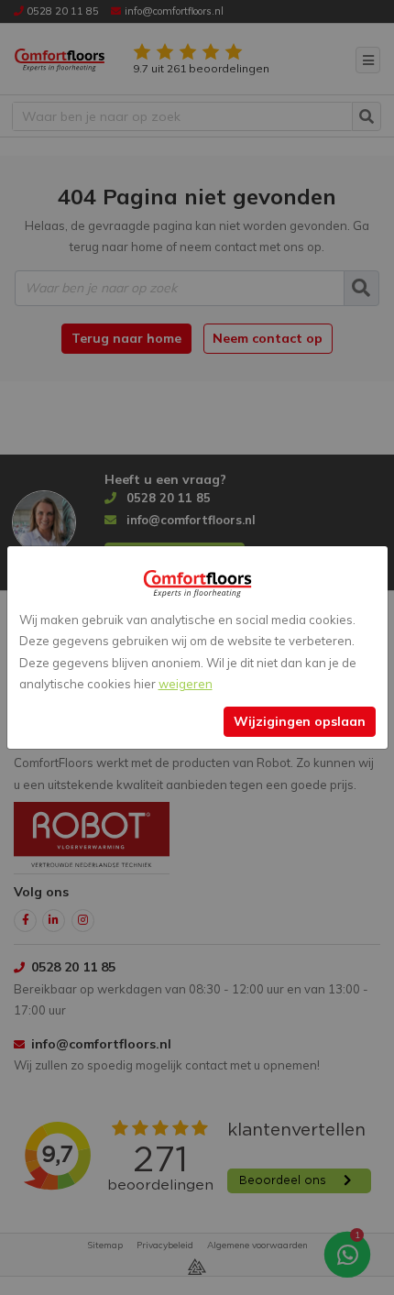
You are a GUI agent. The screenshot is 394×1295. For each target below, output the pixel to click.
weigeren (186, 683)
